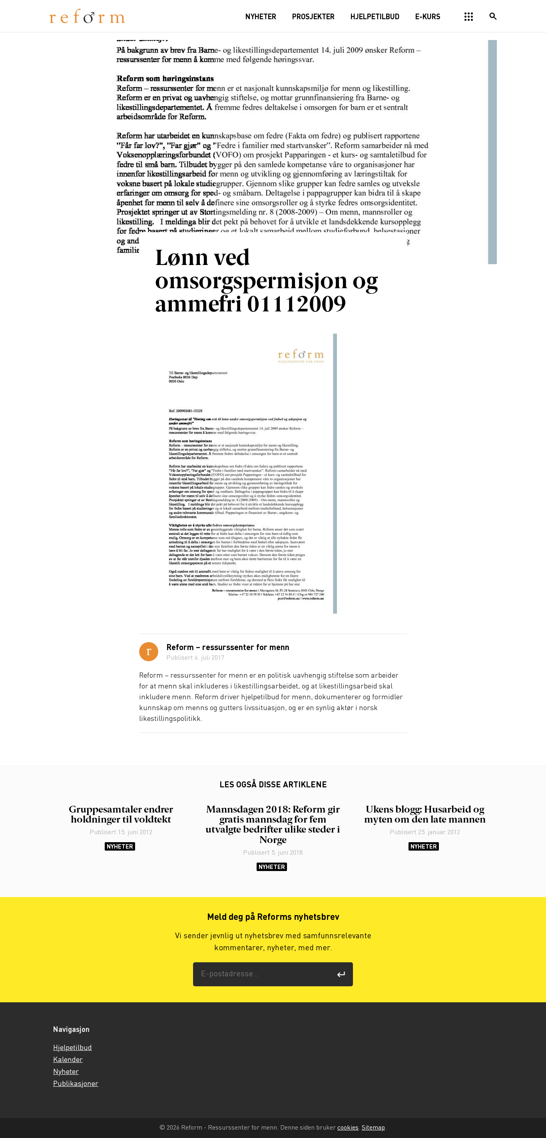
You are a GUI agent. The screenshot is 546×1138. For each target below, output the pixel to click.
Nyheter (120, 846)
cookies (348, 1128)
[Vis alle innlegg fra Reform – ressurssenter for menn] (148, 651)
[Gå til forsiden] (87, 16)
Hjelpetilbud (72, 1048)
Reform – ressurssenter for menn (227, 648)
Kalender (68, 1060)
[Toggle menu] (468, 16)
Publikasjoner (75, 1084)
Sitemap (373, 1128)
